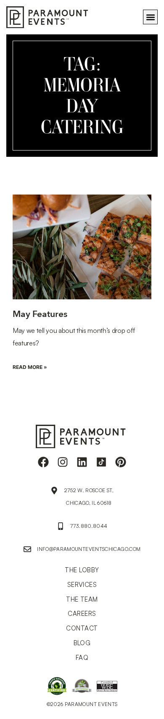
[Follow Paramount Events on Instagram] (62, 462)
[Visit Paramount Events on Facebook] (43, 462)
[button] (150, 17)
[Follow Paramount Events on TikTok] (101, 462)
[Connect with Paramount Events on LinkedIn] (82, 462)
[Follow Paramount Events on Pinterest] (120, 462)
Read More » (30, 367)
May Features (40, 314)
